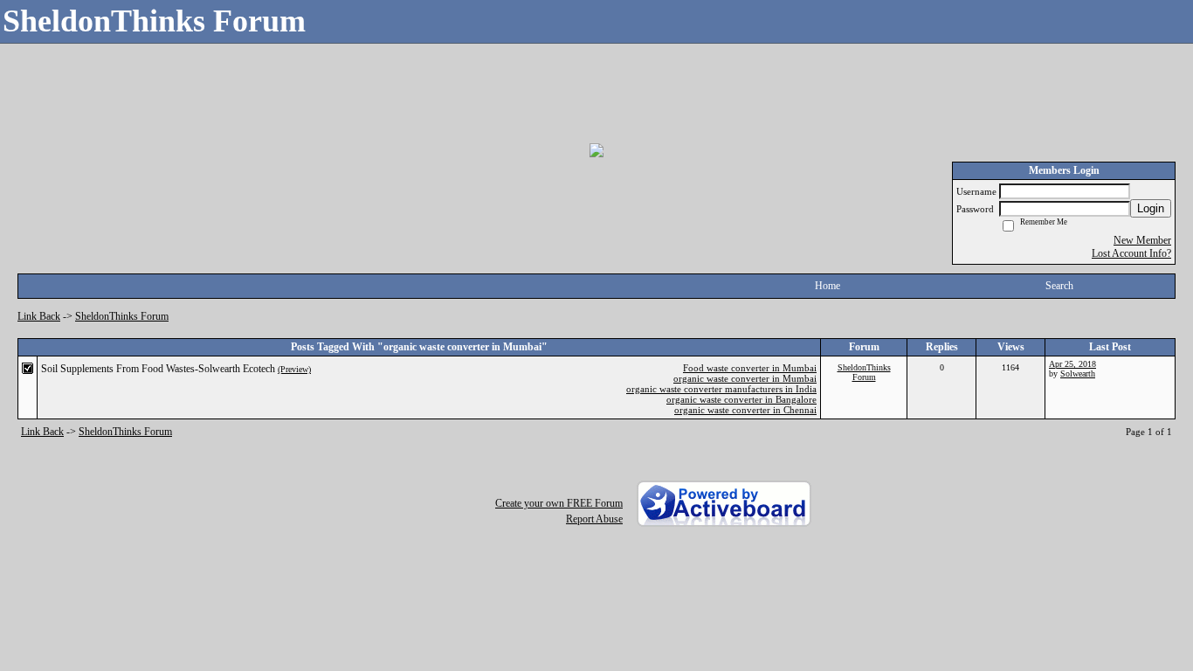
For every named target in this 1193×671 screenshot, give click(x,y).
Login (1150, 208)
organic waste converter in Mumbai (745, 378)
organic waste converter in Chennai (745, 410)
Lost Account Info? (1131, 253)
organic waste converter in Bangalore (741, 399)
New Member (1142, 240)
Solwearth (1077, 373)
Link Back (38, 316)
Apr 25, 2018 (1072, 364)
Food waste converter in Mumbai (750, 368)
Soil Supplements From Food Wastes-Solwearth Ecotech (158, 369)
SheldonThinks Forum (122, 316)
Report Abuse (594, 519)
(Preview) (294, 369)
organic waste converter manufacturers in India (721, 389)
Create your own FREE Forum (559, 503)
